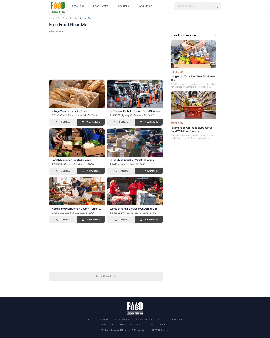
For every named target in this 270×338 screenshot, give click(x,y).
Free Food (78, 6)
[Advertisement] (106, 55)
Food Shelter (173, 319)
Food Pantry (100, 6)
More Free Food (106, 276)
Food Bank (123, 6)
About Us (108, 324)
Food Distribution (147, 319)
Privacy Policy (158, 324)
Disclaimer (125, 324)
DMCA (140, 324)
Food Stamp (145, 6)
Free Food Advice (183, 35)
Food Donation (98, 319)
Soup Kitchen (122, 319)
